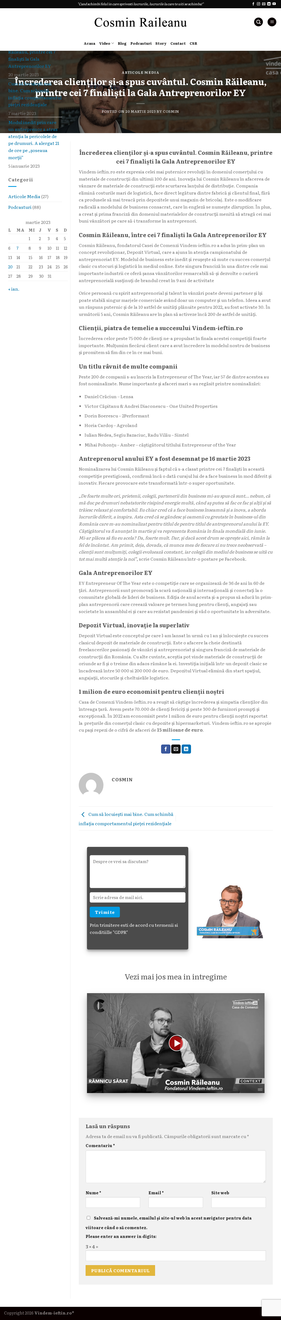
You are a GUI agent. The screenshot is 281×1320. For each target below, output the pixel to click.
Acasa (89, 43)
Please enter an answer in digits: (121, 1236)
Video (104, 43)
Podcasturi (140, 43)
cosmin (171, 111)
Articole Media (140, 72)
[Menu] (272, 22)
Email (156, 1192)
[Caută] (258, 22)
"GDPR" (120, 932)
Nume (93, 1192)
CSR (193, 43)
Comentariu (100, 1145)
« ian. (13, 288)
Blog (122, 43)
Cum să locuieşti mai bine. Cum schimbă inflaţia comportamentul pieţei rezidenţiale (34, 94)
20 (10, 266)
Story (161, 43)
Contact (178, 43)
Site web (220, 1192)
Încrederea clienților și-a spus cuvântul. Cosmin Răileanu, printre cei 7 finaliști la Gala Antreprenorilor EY (34, 51)
